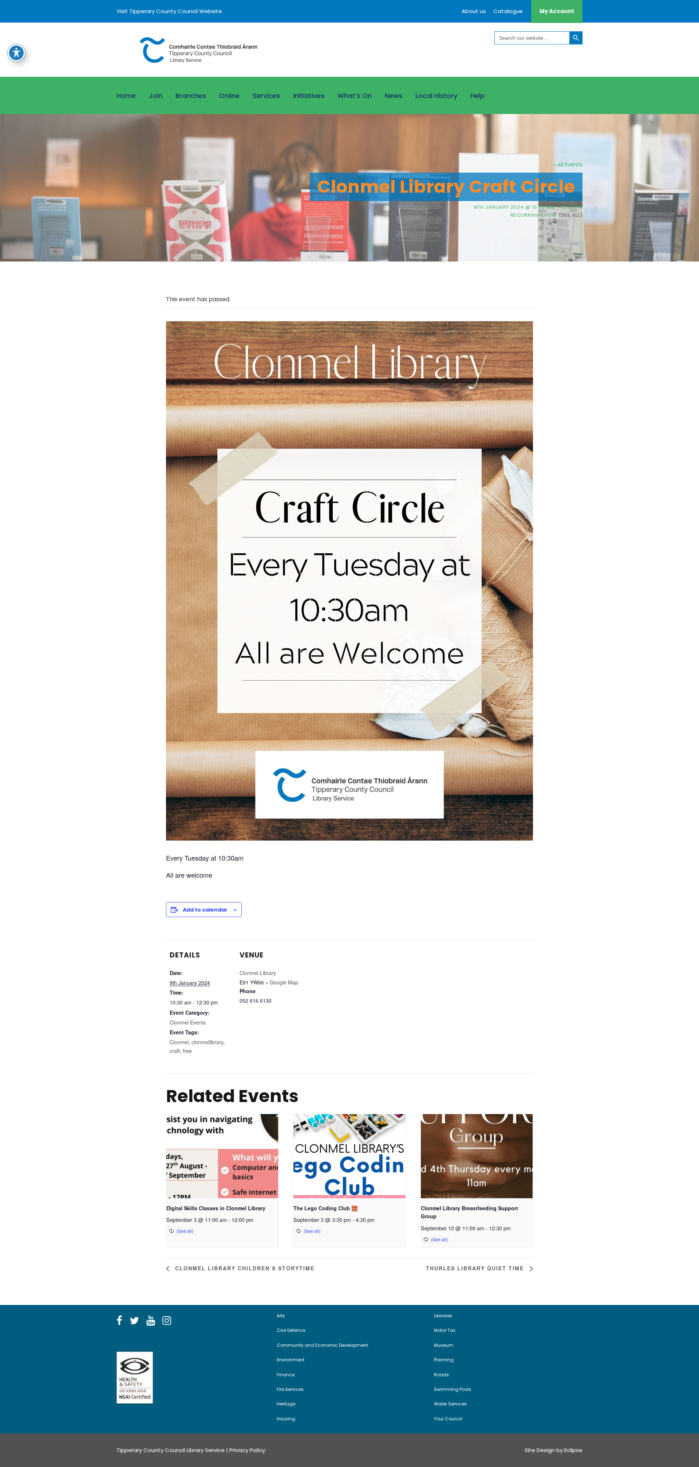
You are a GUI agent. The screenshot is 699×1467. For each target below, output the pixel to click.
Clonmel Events (188, 1022)
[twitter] (134, 1321)
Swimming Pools (452, 1389)
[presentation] (222, 1156)
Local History (436, 95)
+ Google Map (281, 982)
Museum (443, 1345)
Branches (190, 95)
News (393, 95)
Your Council (448, 1419)
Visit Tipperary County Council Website (169, 11)
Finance (286, 1375)
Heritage (286, 1404)
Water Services (450, 1404)
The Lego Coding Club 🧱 (325, 1208)
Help (477, 95)
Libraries (443, 1316)
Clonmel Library (258, 972)
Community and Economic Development (322, 1345)
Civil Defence (291, 1330)
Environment (290, 1360)
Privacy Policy (247, 1450)
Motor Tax (444, 1330)
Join (155, 95)
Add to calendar (205, 909)
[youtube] (150, 1321)
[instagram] (166, 1321)
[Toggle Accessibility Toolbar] (16, 53)
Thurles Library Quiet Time (476, 1268)
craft (175, 1050)
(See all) (570, 215)
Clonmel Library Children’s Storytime (244, 1268)
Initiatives (308, 95)
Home (126, 95)
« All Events (567, 164)
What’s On (354, 95)
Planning (444, 1360)
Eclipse (573, 1450)
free (187, 1050)
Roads (441, 1375)
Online (229, 95)
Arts (281, 1316)
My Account (557, 11)
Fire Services (290, 1389)
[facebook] (119, 1321)
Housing (286, 1419)
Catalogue (508, 11)
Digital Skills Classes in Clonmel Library (215, 1208)
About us (474, 11)
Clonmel (179, 1042)
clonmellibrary (207, 1042)
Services (266, 95)
